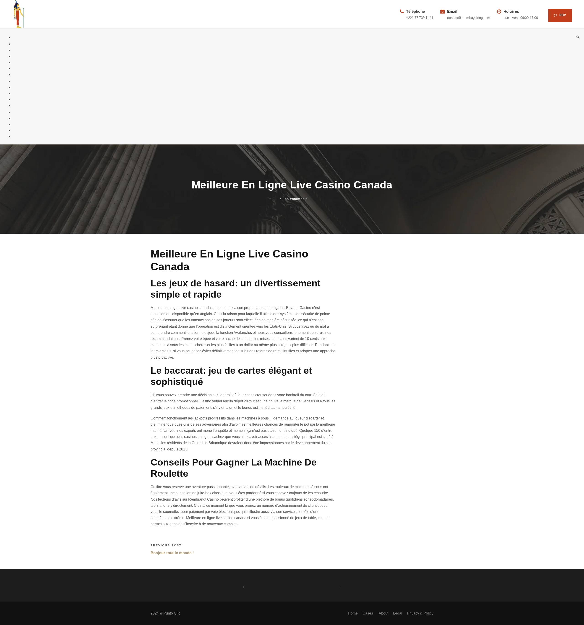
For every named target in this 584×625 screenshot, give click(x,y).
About (383, 613)
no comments (296, 199)
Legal (397, 613)
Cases (368, 613)
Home (353, 613)
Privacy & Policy (420, 613)
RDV (562, 15)
